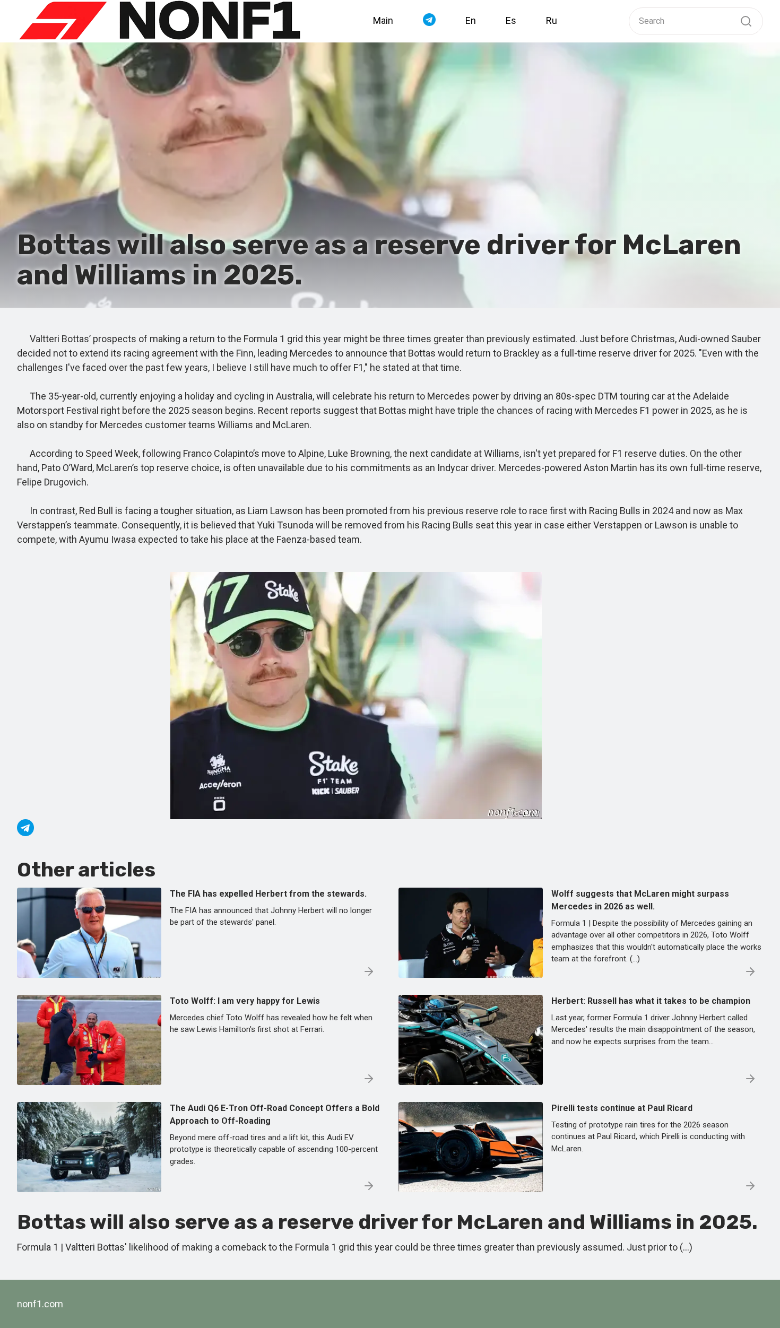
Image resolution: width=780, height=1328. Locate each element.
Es (511, 20)
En (470, 20)
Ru (551, 20)
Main (383, 20)
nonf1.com (40, 1303)
